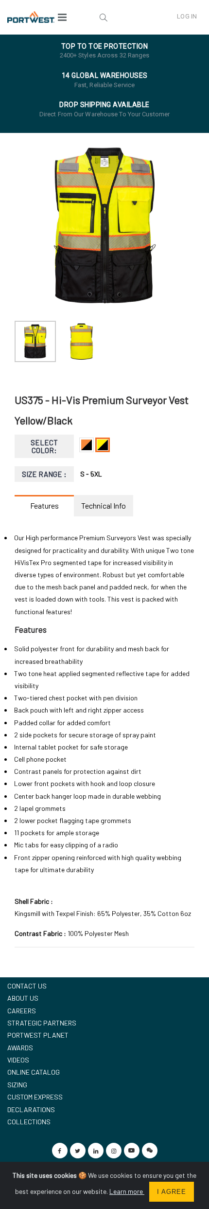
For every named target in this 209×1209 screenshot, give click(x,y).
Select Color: (44, 446)
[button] (103, 17)
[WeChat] (149, 1150)
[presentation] (27, 226)
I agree (171, 1191)
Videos (18, 1060)
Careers (21, 1011)
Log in (187, 16)
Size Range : (44, 474)
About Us (22, 998)
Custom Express (35, 1097)
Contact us (27, 986)
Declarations (31, 1109)
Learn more (126, 1191)
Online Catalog (33, 1072)
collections (29, 1121)
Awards (20, 1048)
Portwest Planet (38, 1035)
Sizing (17, 1085)
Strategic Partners (41, 1023)
